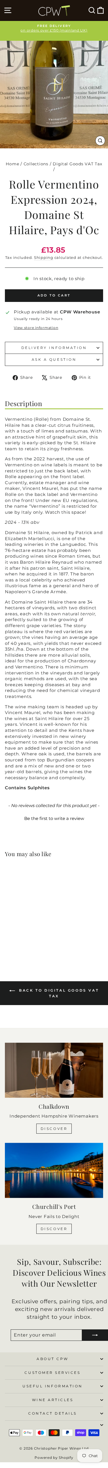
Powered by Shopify (54, 1457)
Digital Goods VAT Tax (77, 164)
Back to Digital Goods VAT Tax (58, 993)
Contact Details (52, 1413)
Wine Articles (52, 1400)
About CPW (53, 1359)
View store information (36, 328)
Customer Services (52, 1373)
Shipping (43, 257)
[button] (54, 817)
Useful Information (52, 1386)
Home (12, 164)
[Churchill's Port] (54, 1170)
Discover (54, 1128)
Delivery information (54, 348)
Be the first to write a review (54, 818)
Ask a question (54, 360)
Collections (36, 164)
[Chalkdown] (54, 1070)
